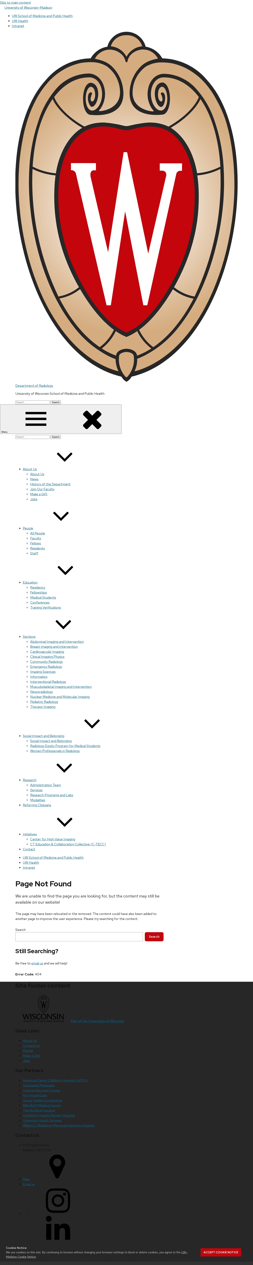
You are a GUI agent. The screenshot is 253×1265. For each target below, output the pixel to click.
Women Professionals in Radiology (55, 751)
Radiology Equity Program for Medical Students (65, 746)
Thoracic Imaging (42, 707)
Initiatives (30, 834)
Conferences (39, 602)
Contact (29, 849)
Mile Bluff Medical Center (42, 1105)
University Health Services (42, 1120)
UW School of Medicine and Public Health (42, 16)
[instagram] (58, 1213)
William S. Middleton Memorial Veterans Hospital (58, 1125)
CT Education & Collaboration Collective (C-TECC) (68, 844)
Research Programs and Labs (51, 795)
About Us (30, 469)
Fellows (35, 543)
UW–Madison (28, 7)
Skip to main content (15, 2)
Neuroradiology (41, 692)
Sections (29, 636)
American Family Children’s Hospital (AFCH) (55, 1080)
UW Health (20, 21)
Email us (29, 1184)
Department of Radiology (34, 385)
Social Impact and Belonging (43, 736)
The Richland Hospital (39, 1110)
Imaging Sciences (43, 672)
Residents (37, 548)
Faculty (35, 538)
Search (20, 930)
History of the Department (50, 484)
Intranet (18, 26)
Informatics (38, 677)
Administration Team (45, 785)
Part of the (97, 1021)
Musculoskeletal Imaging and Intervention (61, 687)
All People (37, 533)
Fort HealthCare (35, 1095)
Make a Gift (38, 494)
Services (36, 790)
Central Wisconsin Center (42, 1090)
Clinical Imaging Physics (47, 656)
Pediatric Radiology (44, 702)
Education (30, 582)
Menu (4, 432)
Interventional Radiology (48, 682)
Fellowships (38, 592)
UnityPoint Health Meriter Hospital (49, 1115)
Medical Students (43, 597)
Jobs (33, 499)
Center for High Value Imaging (52, 839)
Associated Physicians (39, 1085)
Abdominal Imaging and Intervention (57, 641)
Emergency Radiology (46, 667)
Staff (34, 553)
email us (37, 963)
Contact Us (31, 1045)
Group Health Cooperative (42, 1100)
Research (29, 780)
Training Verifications (45, 607)
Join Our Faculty (42, 489)
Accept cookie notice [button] (221, 1252)
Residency (37, 587)
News (34, 479)
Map (26, 1179)
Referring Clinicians (37, 805)
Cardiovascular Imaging (47, 651)
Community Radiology (46, 661)
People (28, 528)
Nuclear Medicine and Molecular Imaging (60, 697)
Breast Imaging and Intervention (54, 646)
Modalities (37, 800)
